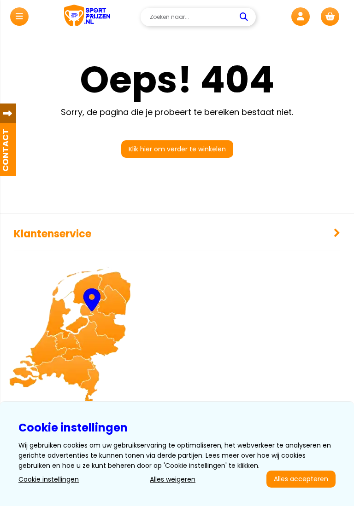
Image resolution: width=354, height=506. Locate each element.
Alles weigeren (172, 479)
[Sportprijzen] (87, 17)
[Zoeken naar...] (245, 17)
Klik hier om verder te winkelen (177, 149)
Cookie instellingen (48, 479)
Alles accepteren (301, 478)
